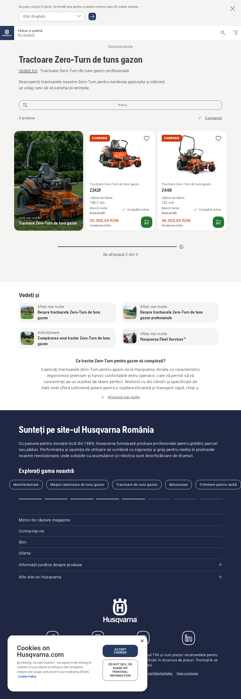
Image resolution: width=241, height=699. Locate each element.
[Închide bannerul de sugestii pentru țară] (232, 8)
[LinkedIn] (188, 638)
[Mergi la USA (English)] (92, 16)
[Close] (142, 641)
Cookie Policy (27, 676)
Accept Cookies (120, 651)
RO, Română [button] (26, 35)
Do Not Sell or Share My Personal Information (120, 669)
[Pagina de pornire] (7, 33)
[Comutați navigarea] (235, 33)
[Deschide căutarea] (223, 33)
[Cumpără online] (146, 222)
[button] (146, 139)
